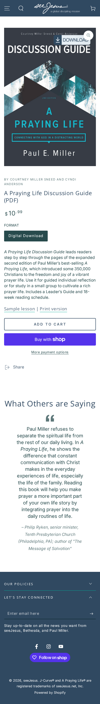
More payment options (50, 352)
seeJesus (30, 680)
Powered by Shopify (50, 692)
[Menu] (7, 8)
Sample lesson (19, 309)
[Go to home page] (57, 8)
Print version (53, 309)
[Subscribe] (93, 614)
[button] (21, 8)
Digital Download (26, 237)
